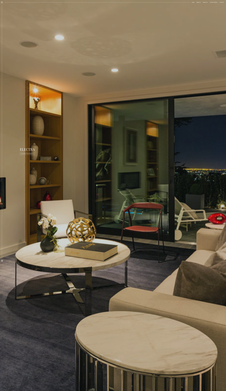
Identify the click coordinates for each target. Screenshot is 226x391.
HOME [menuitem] (193, 2)
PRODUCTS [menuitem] (205, 2)
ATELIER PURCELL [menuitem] (214, 2)
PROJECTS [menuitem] (198, 2)
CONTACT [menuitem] (222, 2)
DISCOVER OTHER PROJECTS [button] (27, 153)
